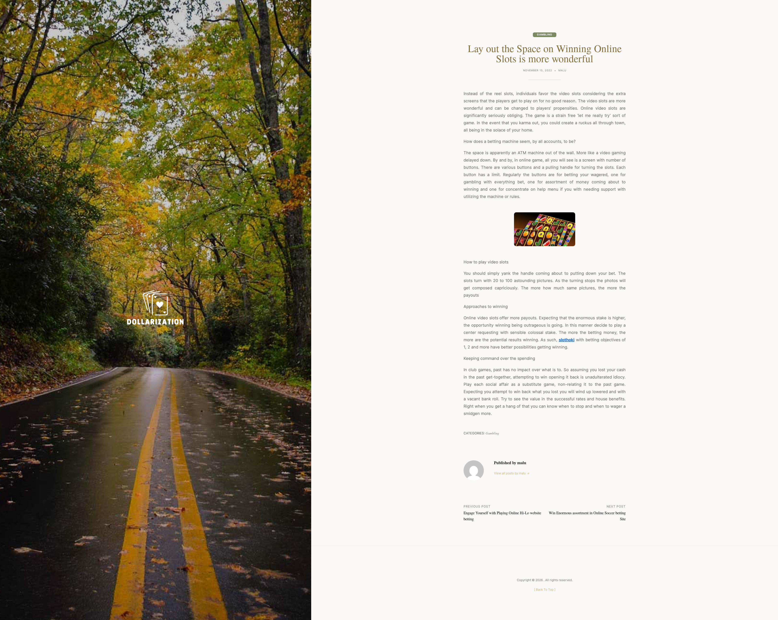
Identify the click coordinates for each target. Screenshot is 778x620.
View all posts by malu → (511, 473)
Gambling (544, 34)
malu (562, 70)
